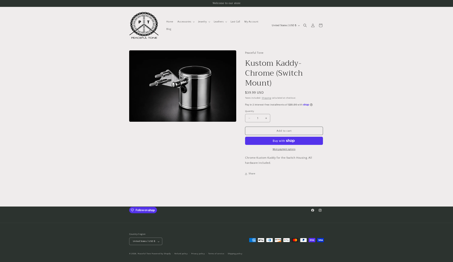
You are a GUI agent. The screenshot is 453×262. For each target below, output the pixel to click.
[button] (185, 21)
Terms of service (216, 254)
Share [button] (252, 173)
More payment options (284, 149)
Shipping (266, 98)
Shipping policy (235, 254)
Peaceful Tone (144, 254)
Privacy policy (198, 254)
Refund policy (181, 254)
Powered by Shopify (161, 254)
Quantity (249, 111)
